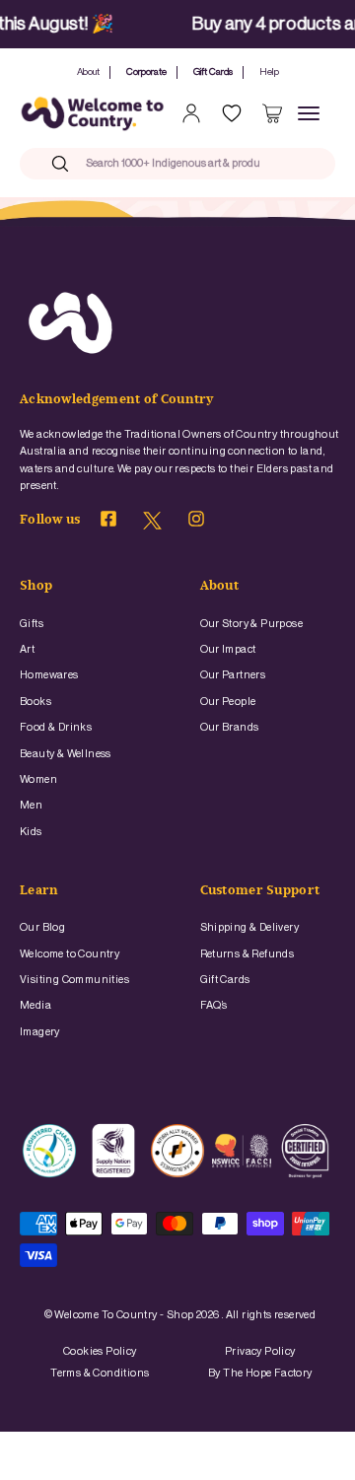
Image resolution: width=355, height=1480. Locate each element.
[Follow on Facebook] (108, 522)
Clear (290, 163)
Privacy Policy (260, 1351)
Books (35, 701)
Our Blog (42, 927)
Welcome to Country (69, 954)
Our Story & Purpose (252, 623)
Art (27, 649)
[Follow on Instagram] (196, 522)
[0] (272, 113)
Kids (31, 831)
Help (269, 72)
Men (31, 805)
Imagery (40, 1031)
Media (35, 1005)
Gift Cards (213, 72)
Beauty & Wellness (65, 753)
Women (38, 779)
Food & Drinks (56, 727)
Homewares (49, 675)
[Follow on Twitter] (152, 526)
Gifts (31, 623)
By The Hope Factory (260, 1373)
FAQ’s (214, 1005)
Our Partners (233, 675)
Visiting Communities (74, 979)
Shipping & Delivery (250, 927)
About (88, 72)
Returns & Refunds (247, 954)
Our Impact (228, 649)
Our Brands (229, 727)
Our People (228, 701)
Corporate (146, 72)
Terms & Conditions (99, 1373)
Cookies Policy (100, 1351)
